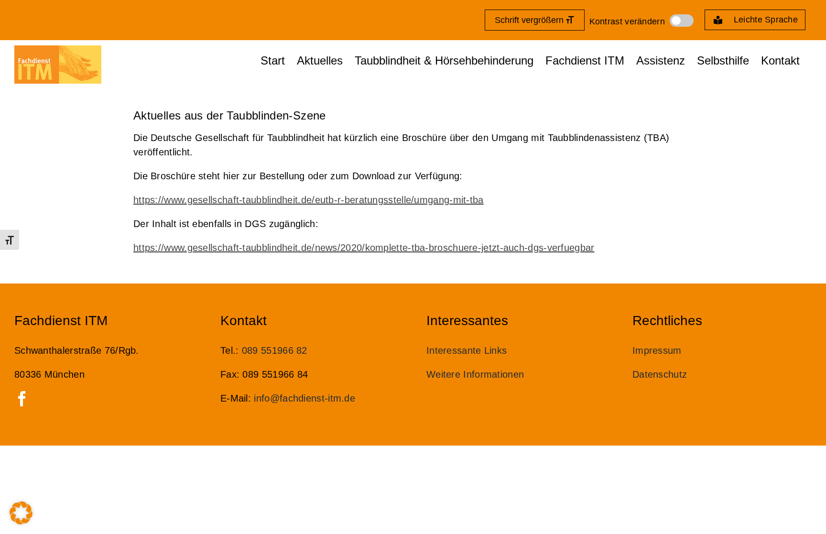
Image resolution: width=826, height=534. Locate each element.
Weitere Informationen (475, 374)
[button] (21, 513)
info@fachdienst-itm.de (304, 398)
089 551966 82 (274, 350)
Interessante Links (468, 350)
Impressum (657, 350)
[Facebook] (22, 398)
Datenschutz (659, 374)
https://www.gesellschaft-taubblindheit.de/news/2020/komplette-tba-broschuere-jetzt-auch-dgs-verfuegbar (364, 247)
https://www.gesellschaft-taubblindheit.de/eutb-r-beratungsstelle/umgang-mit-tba (308, 200)
